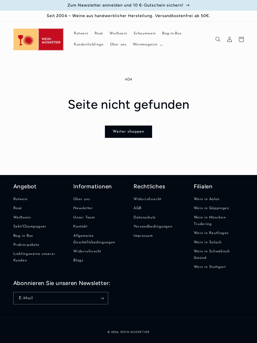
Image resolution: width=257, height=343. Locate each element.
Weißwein (22, 217)
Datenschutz (145, 217)
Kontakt (80, 226)
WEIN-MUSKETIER (135, 332)
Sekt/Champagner (29, 226)
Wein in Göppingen (211, 208)
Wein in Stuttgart (210, 267)
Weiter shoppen (128, 132)
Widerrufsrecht (87, 251)
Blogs (78, 260)
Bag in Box (23, 236)
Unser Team (84, 217)
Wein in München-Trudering (210, 221)
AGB (138, 208)
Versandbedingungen (153, 226)
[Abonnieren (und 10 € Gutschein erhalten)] (102, 298)
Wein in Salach (208, 242)
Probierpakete (26, 245)
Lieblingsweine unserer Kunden (34, 257)
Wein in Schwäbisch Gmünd (212, 255)
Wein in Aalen (207, 199)
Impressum (143, 236)
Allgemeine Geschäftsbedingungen (94, 239)
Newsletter (83, 208)
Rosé (17, 208)
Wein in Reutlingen (211, 233)
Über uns (81, 199)
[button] (147, 44)
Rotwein (20, 199)
